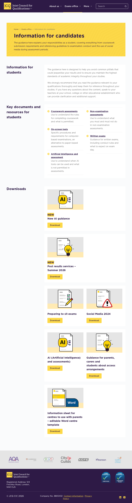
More (86, 6)
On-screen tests (59, 129)
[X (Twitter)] (124, 497)
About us (54, 6)
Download (55, 225)
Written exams (97, 136)
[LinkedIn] (120, 497)
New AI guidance (58, 218)
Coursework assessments (64, 111)
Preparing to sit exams (62, 314)
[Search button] (125, 6)
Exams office (71, 6)
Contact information (73, 496)
